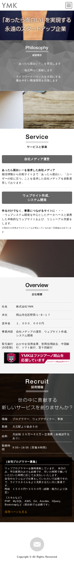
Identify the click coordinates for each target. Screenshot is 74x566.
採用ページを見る (16, 511)
